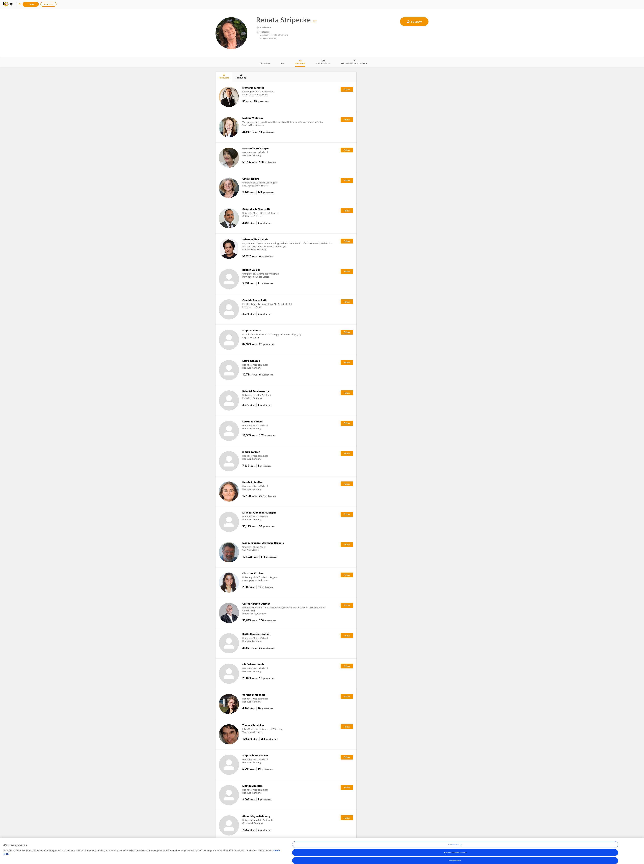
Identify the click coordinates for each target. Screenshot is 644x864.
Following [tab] (241, 76)
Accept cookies (455, 860)
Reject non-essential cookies (455, 852)
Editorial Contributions (354, 62)
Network (300, 62)
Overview (264, 63)
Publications (323, 62)
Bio (283, 63)
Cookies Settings (455, 844)
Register (48, 4)
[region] (322, 851)
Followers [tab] (224, 76)
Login (31, 4)
